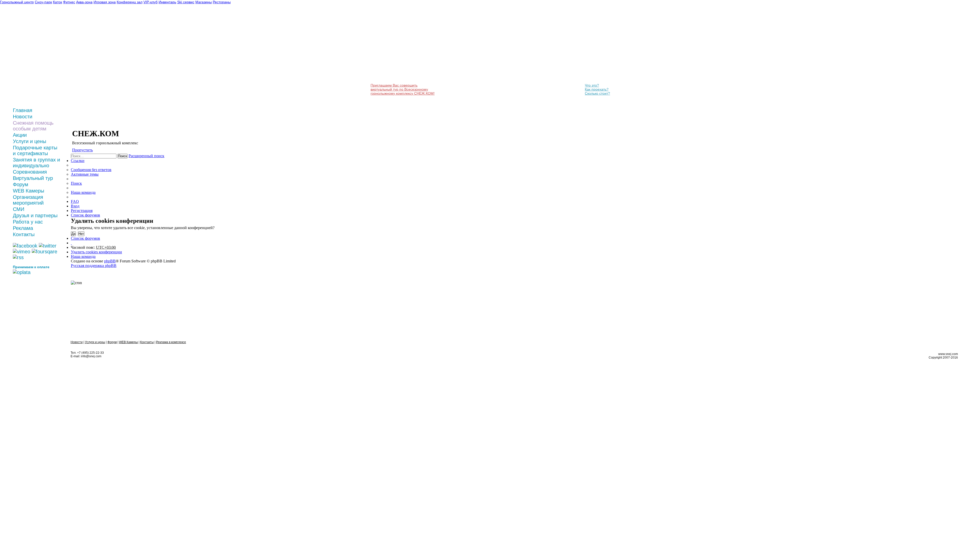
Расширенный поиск (146, 156)
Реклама (23, 228)
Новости (22, 116)
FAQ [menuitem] (75, 201)
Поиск (122, 156)
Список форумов (85, 238)
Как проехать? (597, 89)
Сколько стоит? (597, 93)
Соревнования (30, 172)
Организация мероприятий (28, 200)
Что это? (592, 85)
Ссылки (77, 160)
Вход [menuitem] (75, 206)
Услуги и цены (29, 141)
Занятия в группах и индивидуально (36, 162)
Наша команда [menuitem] (83, 192)
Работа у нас (28, 222)
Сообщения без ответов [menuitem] (91, 170)
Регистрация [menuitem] (82, 210)
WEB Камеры (28, 191)
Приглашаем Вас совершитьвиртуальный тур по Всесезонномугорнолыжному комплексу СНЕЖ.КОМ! (403, 89)
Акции (20, 135)
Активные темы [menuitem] (85, 174)
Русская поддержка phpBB (93, 265)
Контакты (24, 234)
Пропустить (82, 150)
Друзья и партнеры (35, 215)
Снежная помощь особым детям (33, 125)
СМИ (18, 209)
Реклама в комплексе (171, 342)
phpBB (110, 261)
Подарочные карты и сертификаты (35, 150)
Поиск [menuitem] (76, 183)
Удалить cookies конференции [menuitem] (96, 252)
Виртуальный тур (33, 178)
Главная (22, 110)
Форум (20, 184)
